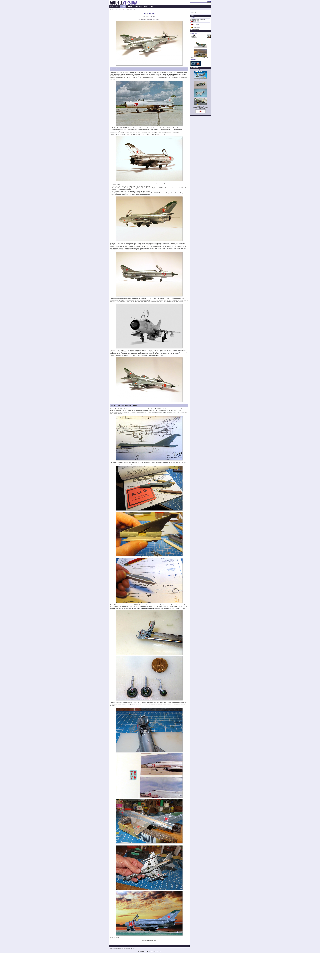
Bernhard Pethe (126, 10)
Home (111, 6)
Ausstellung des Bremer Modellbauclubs (197, 23)
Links (160, 951)
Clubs (151, 6)
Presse (145, 6)
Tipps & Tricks (138, 6)
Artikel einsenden (195, 12)
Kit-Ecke (130, 6)
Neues (117, 6)
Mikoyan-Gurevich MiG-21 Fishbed (200, 107)
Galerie (123, 6)
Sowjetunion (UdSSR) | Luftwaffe (200, 108)
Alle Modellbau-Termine (194, 29)
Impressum (156, 951)
